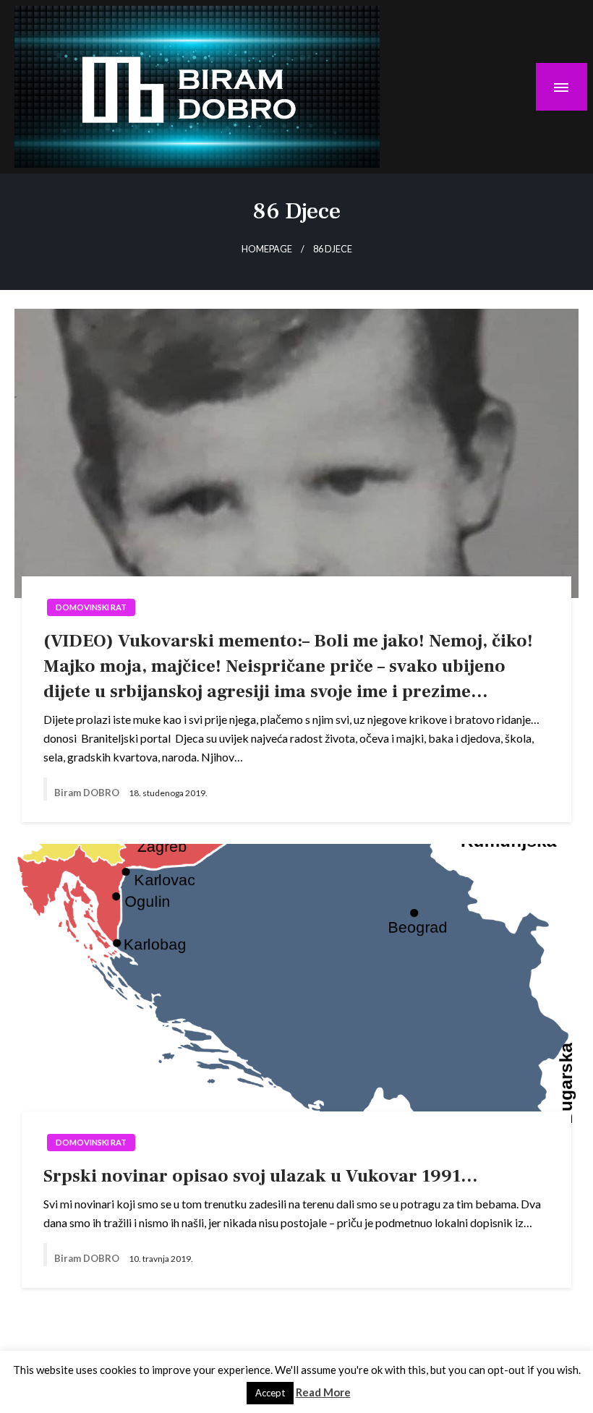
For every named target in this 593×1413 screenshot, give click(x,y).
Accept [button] (270, 1393)
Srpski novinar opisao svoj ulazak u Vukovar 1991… (260, 1175)
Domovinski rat (91, 607)
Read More (323, 1392)
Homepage (267, 249)
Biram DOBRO (87, 792)
